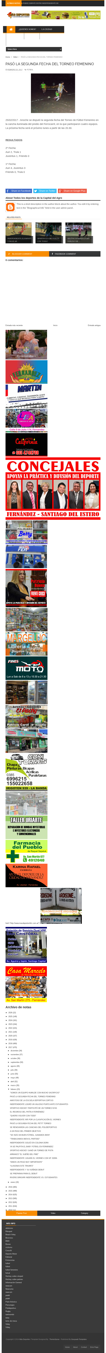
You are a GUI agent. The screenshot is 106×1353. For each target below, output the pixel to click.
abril (12, 1081)
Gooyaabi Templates (79, 1339)
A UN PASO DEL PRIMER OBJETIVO (25, 1131)
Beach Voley (11, 1234)
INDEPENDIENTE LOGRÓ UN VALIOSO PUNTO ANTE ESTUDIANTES (39, 1104)
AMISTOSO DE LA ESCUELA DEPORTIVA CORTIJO (31, 1100)
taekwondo (10, 1314)
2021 (10, 1032)
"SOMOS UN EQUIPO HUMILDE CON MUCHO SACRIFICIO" (35, 1093)
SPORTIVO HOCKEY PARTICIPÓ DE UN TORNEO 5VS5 (33, 1108)
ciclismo (9, 1247)
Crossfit (9, 1250)
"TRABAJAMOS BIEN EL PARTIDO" (25, 1139)
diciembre (15, 1051)
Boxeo (8, 1244)
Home (67, 1347)
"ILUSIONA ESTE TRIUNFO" (21, 1166)
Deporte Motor (11, 1254)
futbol (8, 1263)
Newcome (9, 1289)
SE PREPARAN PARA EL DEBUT (23, 1174)
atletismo (9, 1228)
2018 (10, 1043)
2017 (10, 1047)
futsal (8, 1273)
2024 (10, 1020)
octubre (14, 1058)
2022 (10, 1028)
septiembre (15, 1062)
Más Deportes (24, 1339)
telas (7, 1318)
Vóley (8, 1327)
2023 (10, 1024)
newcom (9, 1286)
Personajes (10, 1305)
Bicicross (9, 1238)
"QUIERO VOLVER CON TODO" (23, 1116)
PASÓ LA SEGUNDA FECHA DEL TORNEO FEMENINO (32, 1097)
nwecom (9, 1292)
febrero (14, 1089)
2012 (10, 1202)
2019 (10, 1040)
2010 (10, 1210)
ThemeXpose (54, 1339)
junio (13, 1074)
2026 (10, 1013)
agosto (14, 1066)
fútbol (8, 1266)
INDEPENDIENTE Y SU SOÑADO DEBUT (27, 1170)
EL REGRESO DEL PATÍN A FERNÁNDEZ (27, 1112)
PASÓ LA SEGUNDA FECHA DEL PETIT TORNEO (30, 1123)
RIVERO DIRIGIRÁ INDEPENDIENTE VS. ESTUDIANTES (33, 1177)
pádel (8, 1298)
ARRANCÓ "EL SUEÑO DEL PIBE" (24, 1154)
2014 (10, 1195)
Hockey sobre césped (14, 1276)
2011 (10, 1206)
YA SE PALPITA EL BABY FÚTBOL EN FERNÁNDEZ (31, 1147)
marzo (13, 1085)
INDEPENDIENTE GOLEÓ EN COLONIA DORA (29, 1143)
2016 (10, 1187)
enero (13, 1182)
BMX (8, 1241)
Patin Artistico (11, 1302)
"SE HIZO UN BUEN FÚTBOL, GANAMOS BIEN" (30, 1135)
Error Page (94, 1347)
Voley (8, 1324)
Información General (14, 1282)
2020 (10, 1036)
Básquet (9, 1231)
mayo (13, 1078)
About (75, 1347)
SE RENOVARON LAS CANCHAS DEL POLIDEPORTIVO (33, 1127)
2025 (10, 1016)
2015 (10, 1191)
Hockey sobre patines (14, 1279)
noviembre (15, 1054)
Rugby (8, 1311)
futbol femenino (12, 1270)
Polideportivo (11, 1308)
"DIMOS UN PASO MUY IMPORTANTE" (26, 1162)
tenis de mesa (11, 1321)
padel (8, 1295)
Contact (84, 1347)
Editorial (9, 1257)
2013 (10, 1198)
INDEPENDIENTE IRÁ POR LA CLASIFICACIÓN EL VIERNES (35, 1120)
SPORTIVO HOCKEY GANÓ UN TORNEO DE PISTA (31, 1150)
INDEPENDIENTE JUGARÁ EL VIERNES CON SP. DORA (33, 1158)
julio (12, 1070)
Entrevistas (10, 1260)
